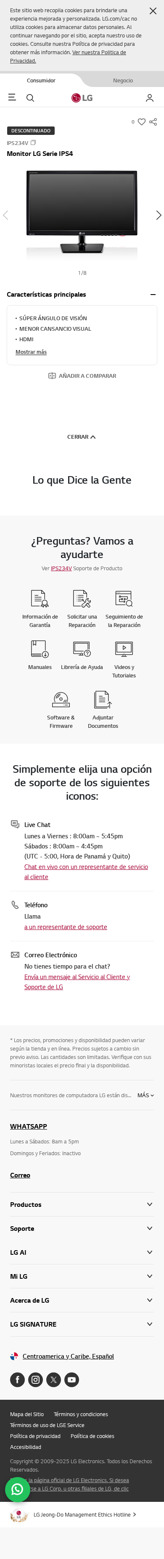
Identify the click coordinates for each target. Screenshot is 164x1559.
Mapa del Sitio (27, 1414)
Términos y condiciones (81, 1414)
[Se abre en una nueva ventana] (17, 1379)
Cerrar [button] (77, 436)
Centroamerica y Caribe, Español (68, 1356)
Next (159, 215)
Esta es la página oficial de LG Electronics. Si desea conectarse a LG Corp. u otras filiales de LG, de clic (69, 1484)
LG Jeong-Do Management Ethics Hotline (82, 1514)
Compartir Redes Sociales (153, 122)
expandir (153, 294)
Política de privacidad (35, 1436)
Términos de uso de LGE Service (47, 1425)
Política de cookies (92, 1436)
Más (143, 1095)
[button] (153, 11)
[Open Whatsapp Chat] (17, 1489)
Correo (20, 1175)
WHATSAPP (28, 1126)
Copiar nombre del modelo (33, 142)
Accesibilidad (25, 1447)
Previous (5, 215)
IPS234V (61, 568)
